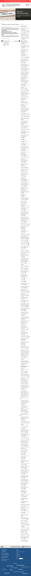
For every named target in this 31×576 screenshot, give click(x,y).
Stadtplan (17, 550)
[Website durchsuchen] (26, 4)
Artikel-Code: (22, 24)
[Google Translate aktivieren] (6, 546)
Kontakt (17, 549)
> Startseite (3, 20)
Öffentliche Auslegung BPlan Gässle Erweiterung (10, 36)
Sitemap (17, 552)
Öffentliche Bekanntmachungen (20, 551)
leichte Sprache (27, 546)
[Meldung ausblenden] (29, 0)
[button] (29, 4)
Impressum (17, 553)
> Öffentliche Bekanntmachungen (8, 20)
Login (17, 557)
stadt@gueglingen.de (6, 554)
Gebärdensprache (17, 546)
